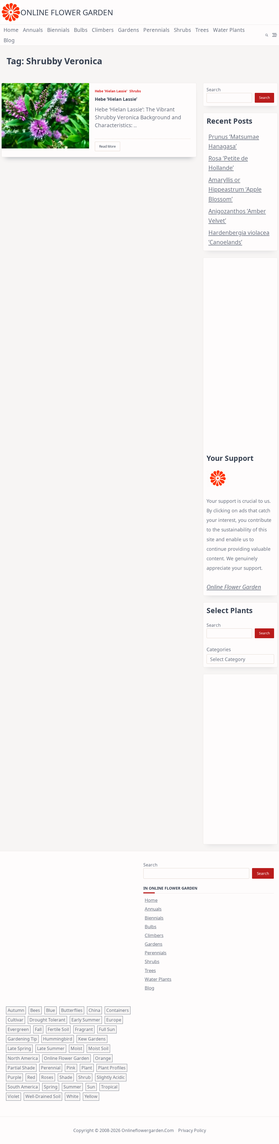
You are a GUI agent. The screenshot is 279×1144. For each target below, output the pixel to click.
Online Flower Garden (66, 12)
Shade (65, 1077)
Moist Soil (98, 1048)
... (135, 126)
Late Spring (19, 1048)
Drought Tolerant (47, 1020)
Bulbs (80, 30)
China (94, 1010)
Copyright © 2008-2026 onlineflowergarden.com (123, 1130)
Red (31, 1077)
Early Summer (85, 1020)
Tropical (109, 1087)
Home (11, 30)
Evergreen (18, 1029)
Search (214, 90)
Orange (103, 1058)
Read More (107, 146)
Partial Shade (21, 1068)
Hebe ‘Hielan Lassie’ (116, 99)
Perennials (156, 30)
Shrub (84, 1077)
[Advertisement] (240, 349)
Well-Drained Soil (42, 1096)
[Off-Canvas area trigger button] (274, 35)
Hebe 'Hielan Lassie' (111, 91)
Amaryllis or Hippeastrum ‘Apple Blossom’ (235, 189)
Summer (72, 1087)
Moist (76, 1048)
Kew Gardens (92, 1039)
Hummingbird (57, 1039)
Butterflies (72, 1010)
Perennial (50, 1068)
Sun (91, 1087)
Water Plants (229, 30)
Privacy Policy (192, 1130)
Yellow (91, 1096)
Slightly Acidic (111, 1077)
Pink (70, 1068)
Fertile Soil (58, 1029)
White (72, 1096)
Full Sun (107, 1029)
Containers (117, 1010)
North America (23, 1058)
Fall (38, 1029)
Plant (86, 1068)
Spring (50, 1087)
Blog (9, 40)
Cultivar (15, 1020)
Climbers (103, 30)
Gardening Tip (22, 1039)
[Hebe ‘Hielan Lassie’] (45, 115)
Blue (50, 1010)
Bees (35, 1010)
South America (23, 1087)
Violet (13, 1096)
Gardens (128, 30)
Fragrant (84, 1029)
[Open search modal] (266, 35)
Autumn (16, 1010)
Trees (202, 30)
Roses (47, 1077)
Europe (113, 1020)
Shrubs (182, 30)
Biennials (58, 30)
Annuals (33, 30)
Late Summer (51, 1048)
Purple (14, 1077)
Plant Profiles (112, 1068)
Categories (219, 649)
